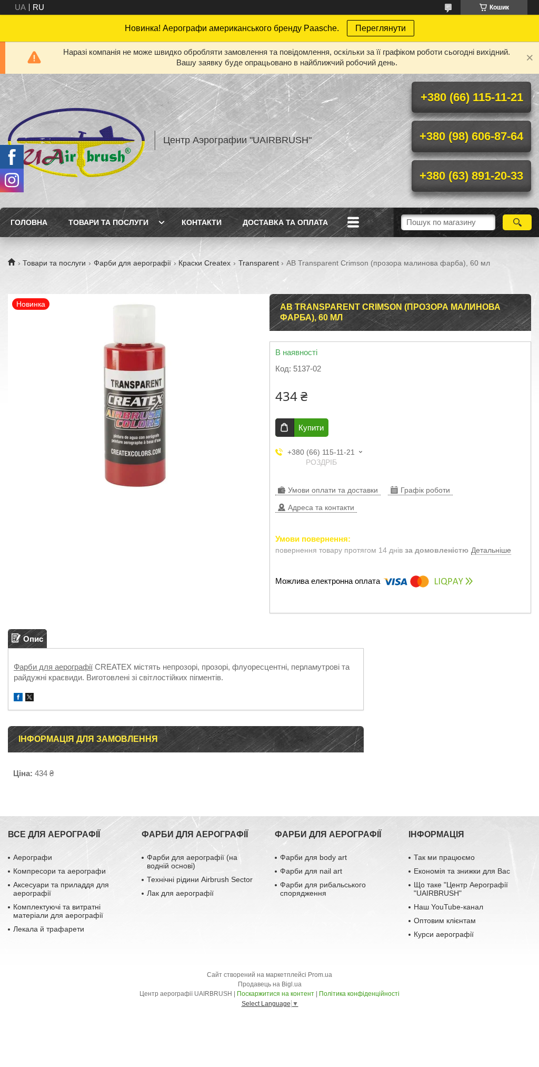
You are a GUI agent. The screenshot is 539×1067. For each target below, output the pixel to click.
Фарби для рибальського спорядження (323, 888)
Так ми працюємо (444, 857)
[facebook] (18, 698)
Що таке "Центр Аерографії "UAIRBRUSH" (461, 888)
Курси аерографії (444, 934)
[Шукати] (517, 222)
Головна (29, 222)
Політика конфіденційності (359, 993)
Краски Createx (204, 263)
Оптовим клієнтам (445, 920)
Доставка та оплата (285, 222)
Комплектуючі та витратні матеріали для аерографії (58, 911)
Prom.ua (320, 974)
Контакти (202, 222)
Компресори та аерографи (59, 871)
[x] (29, 698)
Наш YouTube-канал (448, 907)
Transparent (258, 263)
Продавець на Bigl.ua (270, 984)
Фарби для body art (313, 857)
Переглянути (380, 28)
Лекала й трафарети (48, 929)
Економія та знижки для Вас (462, 871)
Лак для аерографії (180, 893)
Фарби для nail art (311, 871)
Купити (311, 427)
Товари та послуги (108, 222)
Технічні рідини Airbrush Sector (200, 879)
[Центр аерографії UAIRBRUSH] (76, 140)
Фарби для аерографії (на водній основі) (192, 861)
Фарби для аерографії (132, 263)
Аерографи (32, 857)
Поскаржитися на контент (275, 993)
